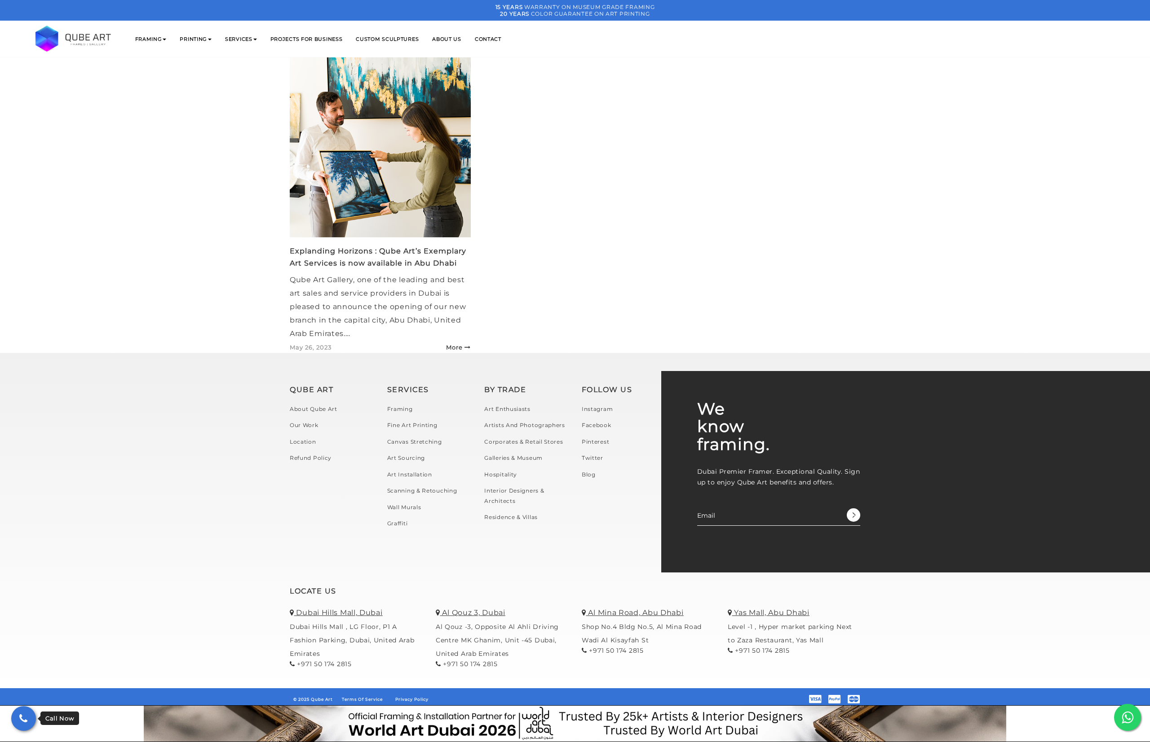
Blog (589, 474)
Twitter (592, 457)
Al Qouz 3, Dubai (472, 612)
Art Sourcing (406, 457)
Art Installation (409, 474)
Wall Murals (404, 507)
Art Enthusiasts (507, 409)
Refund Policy (311, 457)
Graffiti (397, 523)
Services (238, 39)
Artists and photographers (524, 425)
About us (446, 39)
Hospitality (500, 474)
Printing (193, 39)
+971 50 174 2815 (323, 664)
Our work (304, 425)
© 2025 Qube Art (313, 699)
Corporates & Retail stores (523, 441)
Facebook (596, 425)
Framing (148, 39)
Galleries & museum (513, 457)
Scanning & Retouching (422, 490)
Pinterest (595, 441)
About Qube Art (313, 409)
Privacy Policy (412, 699)
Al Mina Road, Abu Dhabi (635, 612)
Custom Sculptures (387, 39)
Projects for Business (306, 39)
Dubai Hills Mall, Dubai (338, 612)
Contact (488, 39)
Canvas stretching (414, 441)
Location (303, 441)
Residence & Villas (511, 517)
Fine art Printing (412, 425)
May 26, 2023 (311, 347)
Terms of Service (362, 699)
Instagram (597, 409)
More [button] (454, 347)
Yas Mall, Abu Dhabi (770, 612)
